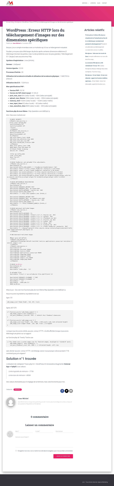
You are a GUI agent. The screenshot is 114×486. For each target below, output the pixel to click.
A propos (93, 3)
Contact (104, 3)
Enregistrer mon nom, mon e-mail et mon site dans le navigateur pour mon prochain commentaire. (45, 451)
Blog (98, 3)
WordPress (19, 264)
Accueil (8, 22)
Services (84, 3)
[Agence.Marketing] (9, 3)
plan (83, 482)
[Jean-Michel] (10, 401)
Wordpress (18, 22)
